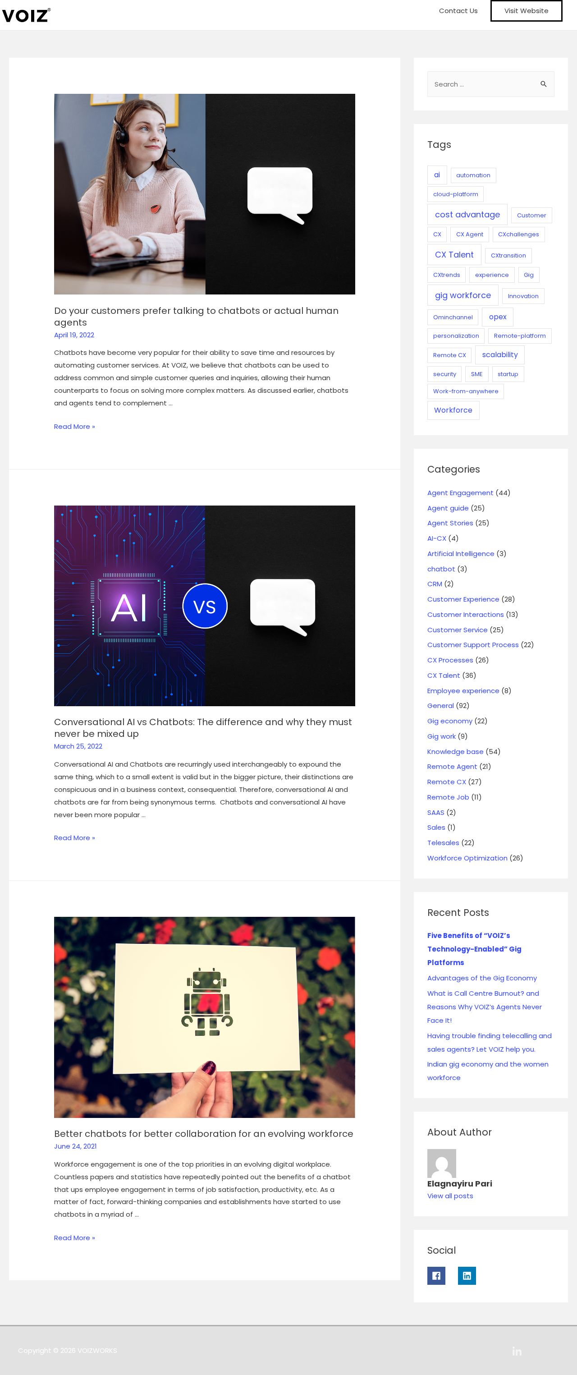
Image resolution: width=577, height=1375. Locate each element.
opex (498, 317)
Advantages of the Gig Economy (482, 978)
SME (477, 374)
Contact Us (458, 10)
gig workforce (463, 295)
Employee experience (463, 690)
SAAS (435, 812)
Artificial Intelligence (461, 553)
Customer (531, 215)
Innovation (523, 296)
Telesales (443, 842)
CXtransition (508, 255)
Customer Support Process (473, 644)
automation (473, 175)
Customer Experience (463, 599)
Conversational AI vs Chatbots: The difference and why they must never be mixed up (203, 728)
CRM (434, 584)
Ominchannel (453, 317)
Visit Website (526, 10)
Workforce (453, 410)
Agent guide (448, 508)
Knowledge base (455, 751)
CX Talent (454, 254)
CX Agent (469, 234)
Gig (529, 275)
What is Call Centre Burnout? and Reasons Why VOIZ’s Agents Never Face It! (484, 1007)
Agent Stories (450, 523)
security (444, 374)
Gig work (441, 736)
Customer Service (457, 630)
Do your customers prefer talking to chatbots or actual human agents (196, 316)
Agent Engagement (460, 492)
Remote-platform (520, 335)
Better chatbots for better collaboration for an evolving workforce (203, 1133)
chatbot (441, 569)
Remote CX (449, 355)
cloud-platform (455, 194)
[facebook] (441, 1276)
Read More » (74, 426)
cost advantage (467, 214)
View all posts (450, 1195)
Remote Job (448, 797)
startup (508, 374)
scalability (500, 354)
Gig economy (449, 721)
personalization (456, 335)
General (440, 705)
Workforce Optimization (467, 858)
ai (437, 175)
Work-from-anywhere (466, 391)
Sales (436, 827)
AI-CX (436, 538)
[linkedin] (470, 1276)
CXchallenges (518, 234)
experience (492, 275)
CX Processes (450, 660)
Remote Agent (452, 766)
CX (437, 234)
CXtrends (446, 275)
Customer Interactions (465, 614)
